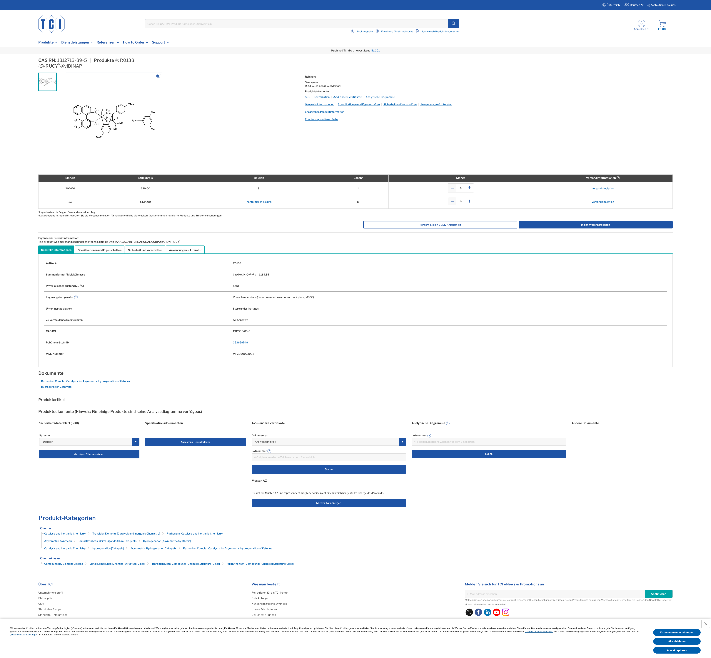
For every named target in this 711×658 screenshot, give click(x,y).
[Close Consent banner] (706, 624)
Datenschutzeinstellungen (677, 632)
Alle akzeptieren (677, 650)
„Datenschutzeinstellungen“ (539, 631)
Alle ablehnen (677, 641)
